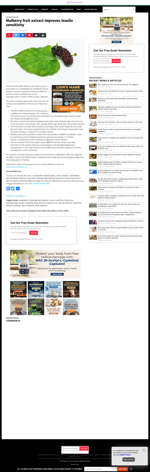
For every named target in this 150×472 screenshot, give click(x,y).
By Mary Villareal (110, 166)
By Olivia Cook (109, 142)
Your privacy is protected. (17, 239)
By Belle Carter (110, 134)
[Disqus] (45, 351)
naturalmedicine (90, 9)
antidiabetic (24, 200)
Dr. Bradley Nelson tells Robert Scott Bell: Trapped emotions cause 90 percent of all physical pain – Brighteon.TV (119, 213)
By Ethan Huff (109, 175)
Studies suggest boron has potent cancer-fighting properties (119, 155)
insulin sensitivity (26, 203)
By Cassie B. (109, 87)
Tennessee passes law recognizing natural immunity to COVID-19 (120, 221)
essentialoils (33, 9)
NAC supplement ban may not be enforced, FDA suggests (118, 85)
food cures (68, 200)
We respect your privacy (63, 458)
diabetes (45, 200)
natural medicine (65, 203)
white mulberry (41, 206)
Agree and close (129, 459)
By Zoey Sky (109, 93)
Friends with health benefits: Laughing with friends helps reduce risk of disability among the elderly (120, 180)
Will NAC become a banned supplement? (112, 115)
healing (54, 9)
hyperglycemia (12, 203)
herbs (79, 9)
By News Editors (110, 118)
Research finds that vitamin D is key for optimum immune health (120, 91)
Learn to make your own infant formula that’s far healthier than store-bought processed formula (120, 171)
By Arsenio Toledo (111, 223)
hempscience (19, 9)
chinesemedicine (67, 9)
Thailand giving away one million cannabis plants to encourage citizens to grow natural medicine (120, 163)
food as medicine (57, 200)
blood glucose (35, 200)
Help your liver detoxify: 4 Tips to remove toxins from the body (120, 122)
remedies (45, 9)
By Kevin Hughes (110, 217)
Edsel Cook (22, 30)
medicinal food (40, 203)
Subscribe (122, 469)
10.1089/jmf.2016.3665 (41, 184)
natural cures (52, 203)
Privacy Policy (75, 464)
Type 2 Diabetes (27, 206)
